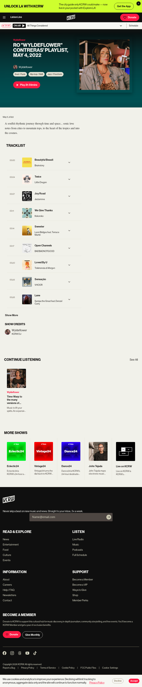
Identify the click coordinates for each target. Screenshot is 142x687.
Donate (132, 17)
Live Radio (78, 539)
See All (134, 359)
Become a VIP (79, 584)
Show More (11, 315)
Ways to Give (79, 589)
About (6, 579)
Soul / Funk (20, 74)
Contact (7, 600)
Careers (7, 584)
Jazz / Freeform (55, 74)
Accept (134, 681)
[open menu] (5, 17)
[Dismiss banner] (138, 3)
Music (75, 544)
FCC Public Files (86, 667)
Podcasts (77, 549)
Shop (75, 595)
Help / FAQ (9, 589)
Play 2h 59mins (28, 84)
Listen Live (16, 17)
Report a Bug (9, 667)
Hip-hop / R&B (36, 74)
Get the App (124, 6)
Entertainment (11, 544)
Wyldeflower (13, 392)
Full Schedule (79, 554)
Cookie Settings (110, 667)
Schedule (133, 25)
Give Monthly (32, 634)
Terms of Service (46, 667)
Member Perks (80, 600)
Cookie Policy (66, 667)
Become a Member (82, 579)
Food (5, 549)
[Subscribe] (108, 517)
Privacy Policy (26, 667)
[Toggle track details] (69, 162)
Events (6, 560)
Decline (118, 681)
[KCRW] (9, 502)
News (6, 539)
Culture (7, 554)
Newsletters (9, 595)
